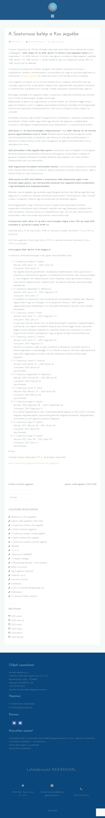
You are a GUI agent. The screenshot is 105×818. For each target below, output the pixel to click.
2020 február (17, 637)
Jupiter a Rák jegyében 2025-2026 (80, 484)
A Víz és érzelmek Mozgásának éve (28, 588)
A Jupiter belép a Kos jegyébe (25, 537)
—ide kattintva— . (39, 741)
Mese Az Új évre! (19, 567)
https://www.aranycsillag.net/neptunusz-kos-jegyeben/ (33, 463)
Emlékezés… (17, 583)
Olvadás (15, 546)
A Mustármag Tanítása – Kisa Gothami (29, 562)
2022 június (16, 624)
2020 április (16, 633)
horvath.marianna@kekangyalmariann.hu (28, 689)
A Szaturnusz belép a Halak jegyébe (28, 533)
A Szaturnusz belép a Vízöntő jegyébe (29, 542)
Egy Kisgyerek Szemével (22, 571)
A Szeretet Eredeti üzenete (24, 596)
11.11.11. (16, 550)
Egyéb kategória (57, 41)
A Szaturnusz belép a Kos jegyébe (27, 525)
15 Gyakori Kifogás (20, 558)
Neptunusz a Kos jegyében (24, 517)
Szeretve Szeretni (20, 579)
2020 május (16, 628)
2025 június (16, 616)
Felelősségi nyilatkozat (22, 707)
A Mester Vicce (18, 575)
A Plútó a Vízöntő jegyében (20, 484)
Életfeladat (17, 592)
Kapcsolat (52, 810)
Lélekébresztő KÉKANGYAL (51, 770)
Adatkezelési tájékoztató (23, 703)
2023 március (17, 620)
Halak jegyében (30, 76)
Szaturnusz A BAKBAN (22, 554)
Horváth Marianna (36, 41)
